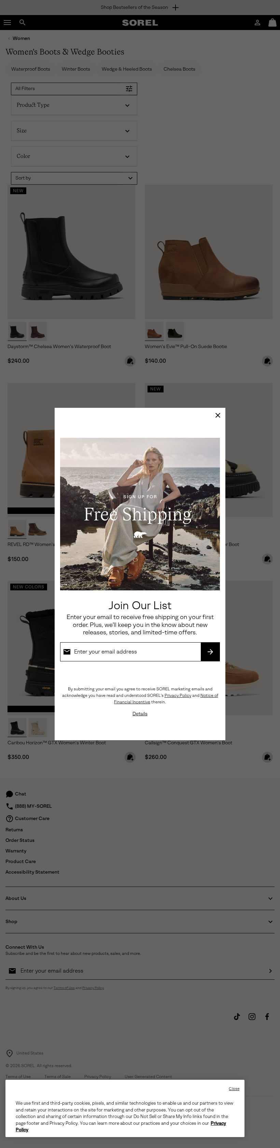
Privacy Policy (178, 695)
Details (140, 713)
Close (234, 1089)
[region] (124, 1108)
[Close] (217, 415)
